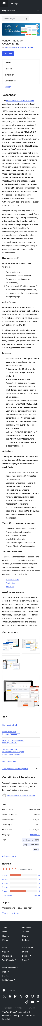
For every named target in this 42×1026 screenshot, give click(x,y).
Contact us (10, 583)
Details (8, 63)
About (4, 927)
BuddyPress (8, 980)
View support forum (10, 913)
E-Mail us (10, 586)
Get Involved (27, 948)
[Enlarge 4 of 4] (36, 678)
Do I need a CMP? (10, 725)
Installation (9, 75)
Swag (25, 960)
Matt (5, 972)
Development (10, 81)
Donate (26, 956)
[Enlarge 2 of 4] (36, 639)
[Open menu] (38, 3)
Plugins (25, 936)
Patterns (26, 940)
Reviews (8, 69)
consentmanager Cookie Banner (19, 47)
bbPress (7, 976)
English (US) (35, 835)
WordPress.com (10, 967)
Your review (7, 896)
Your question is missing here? (15, 769)
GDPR (37, 840)
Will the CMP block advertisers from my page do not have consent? (13, 751)
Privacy (5, 940)
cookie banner (28, 840)
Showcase (26, 927)
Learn (4, 948)
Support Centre (12, 579)
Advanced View (9, 856)
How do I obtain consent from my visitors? (13, 741)
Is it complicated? (10, 761)
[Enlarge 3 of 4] (17, 658)
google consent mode (31, 845)
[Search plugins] (27, 18)
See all (37, 896)
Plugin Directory (8, 11)
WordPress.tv (9, 960)
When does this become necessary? (11, 733)
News (4, 932)
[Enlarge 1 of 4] (17, 639)
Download (8, 54)
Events (25, 952)
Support (8, 87)
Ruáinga (11, 990)
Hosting (5, 936)
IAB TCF (36, 849)
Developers (7, 956)
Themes (25, 932)
